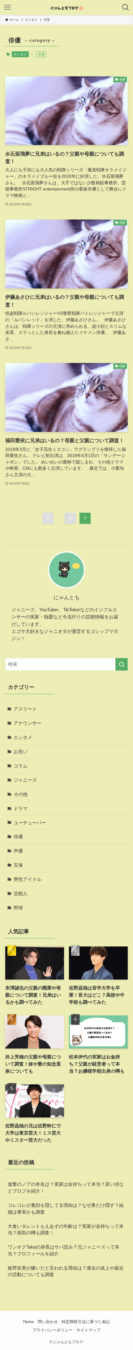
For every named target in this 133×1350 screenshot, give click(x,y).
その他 (21, 794)
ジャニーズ (25, 780)
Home (28, 1321)
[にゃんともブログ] (66, 7)
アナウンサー (27, 723)
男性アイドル (27, 879)
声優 (18, 850)
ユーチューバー (30, 822)
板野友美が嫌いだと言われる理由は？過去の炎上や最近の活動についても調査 (66, 1271)
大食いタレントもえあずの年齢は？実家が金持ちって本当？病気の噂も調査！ (66, 1230)
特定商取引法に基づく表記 (86, 1321)
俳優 (18, 836)
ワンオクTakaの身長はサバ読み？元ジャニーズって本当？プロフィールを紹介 (63, 1250)
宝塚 (18, 865)
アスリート (25, 708)
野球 (18, 907)
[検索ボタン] (125, 7)
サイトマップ (88, 1330)
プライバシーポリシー (52, 1330)
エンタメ (20, 54)
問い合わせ (48, 1321)
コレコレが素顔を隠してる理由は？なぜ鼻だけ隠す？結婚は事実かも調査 (66, 1209)
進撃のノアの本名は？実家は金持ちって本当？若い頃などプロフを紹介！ (66, 1187)
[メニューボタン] (7, 7)
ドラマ (21, 808)
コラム (21, 765)
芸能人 (21, 893)
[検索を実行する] (121, 664)
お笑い (21, 751)
